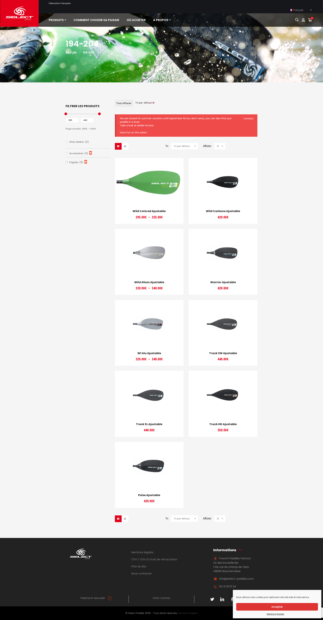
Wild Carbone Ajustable (223, 211)
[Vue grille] (118, 146)
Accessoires (78, 153)
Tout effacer (123, 103)
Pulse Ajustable (149, 495)
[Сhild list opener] (90, 153)
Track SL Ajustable (149, 424)
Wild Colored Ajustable (149, 211)
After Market (79, 142)
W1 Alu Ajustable (149, 353)
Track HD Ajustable (223, 424)
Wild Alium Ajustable (149, 282)
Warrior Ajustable (223, 282)
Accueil (71, 52)
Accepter (277, 607)
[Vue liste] (125, 146)
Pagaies (76, 162)
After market (161, 598)
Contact (249, 118)
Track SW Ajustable (223, 353)
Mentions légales (275, 614)
